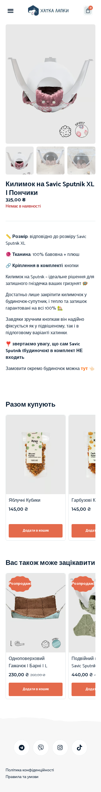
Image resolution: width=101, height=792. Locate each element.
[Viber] (41, 748)
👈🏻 (91, 369)
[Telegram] (22, 748)
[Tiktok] (80, 748)
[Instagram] (60, 748)
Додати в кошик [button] (36, 530)
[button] (10, 10)
